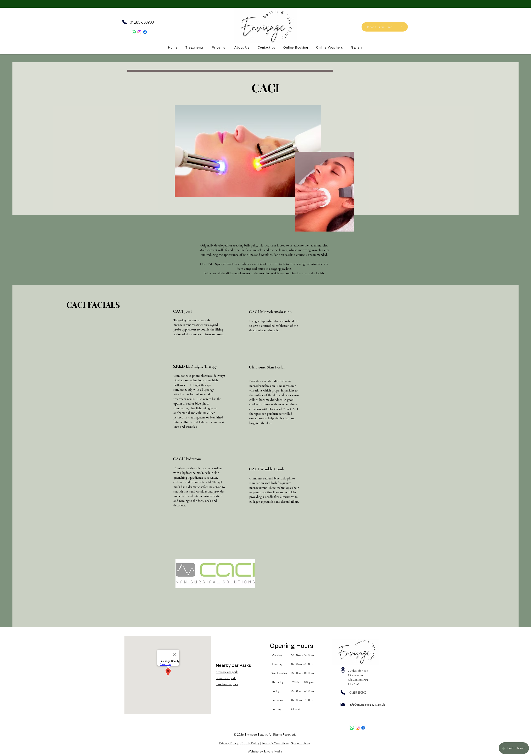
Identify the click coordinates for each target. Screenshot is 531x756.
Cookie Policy (249, 743)
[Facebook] (144, 32)
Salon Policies (300, 743)
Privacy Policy (229, 743)
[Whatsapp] (133, 32)
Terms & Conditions (275, 743)
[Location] (343, 670)
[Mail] (343, 704)
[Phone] (124, 22)
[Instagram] (139, 32)
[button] (241, 47)
